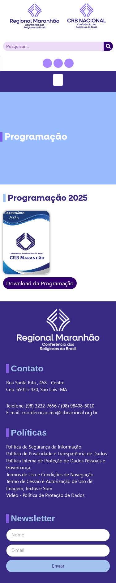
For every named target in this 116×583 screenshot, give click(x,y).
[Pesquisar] (108, 46)
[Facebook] (47, 63)
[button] (58, 80)
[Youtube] (58, 63)
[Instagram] (69, 63)
